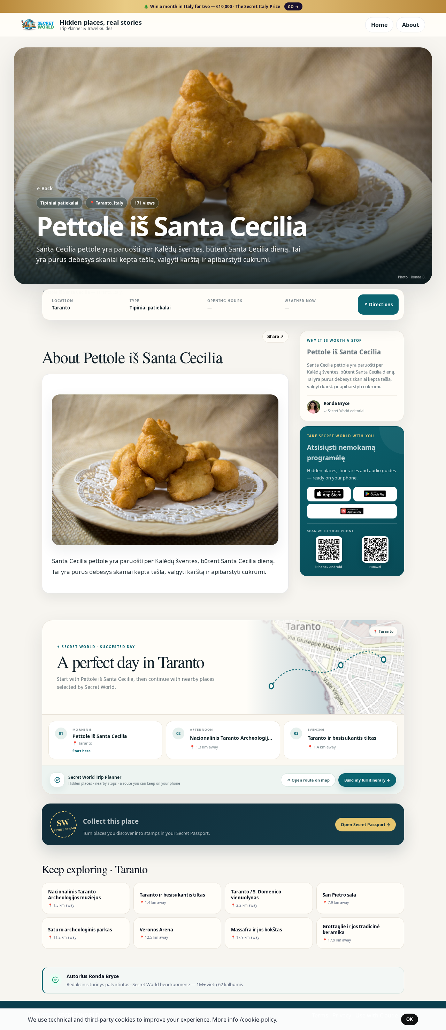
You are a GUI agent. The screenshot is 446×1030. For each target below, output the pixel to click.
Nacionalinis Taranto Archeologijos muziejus (243, 738)
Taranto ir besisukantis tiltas (342, 738)
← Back (44, 188)
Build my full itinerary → (367, 780)
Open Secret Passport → (365, 825)
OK (409, 1019)
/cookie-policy (258, 1019)
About (410, 25)
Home (379, 25)
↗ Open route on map (308, 780)
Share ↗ (275, 336)
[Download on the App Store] (329, 493)
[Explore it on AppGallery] (352, 511)
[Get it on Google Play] (375, 493)
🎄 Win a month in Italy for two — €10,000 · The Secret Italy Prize (221, 6)
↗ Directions (378, 304)
